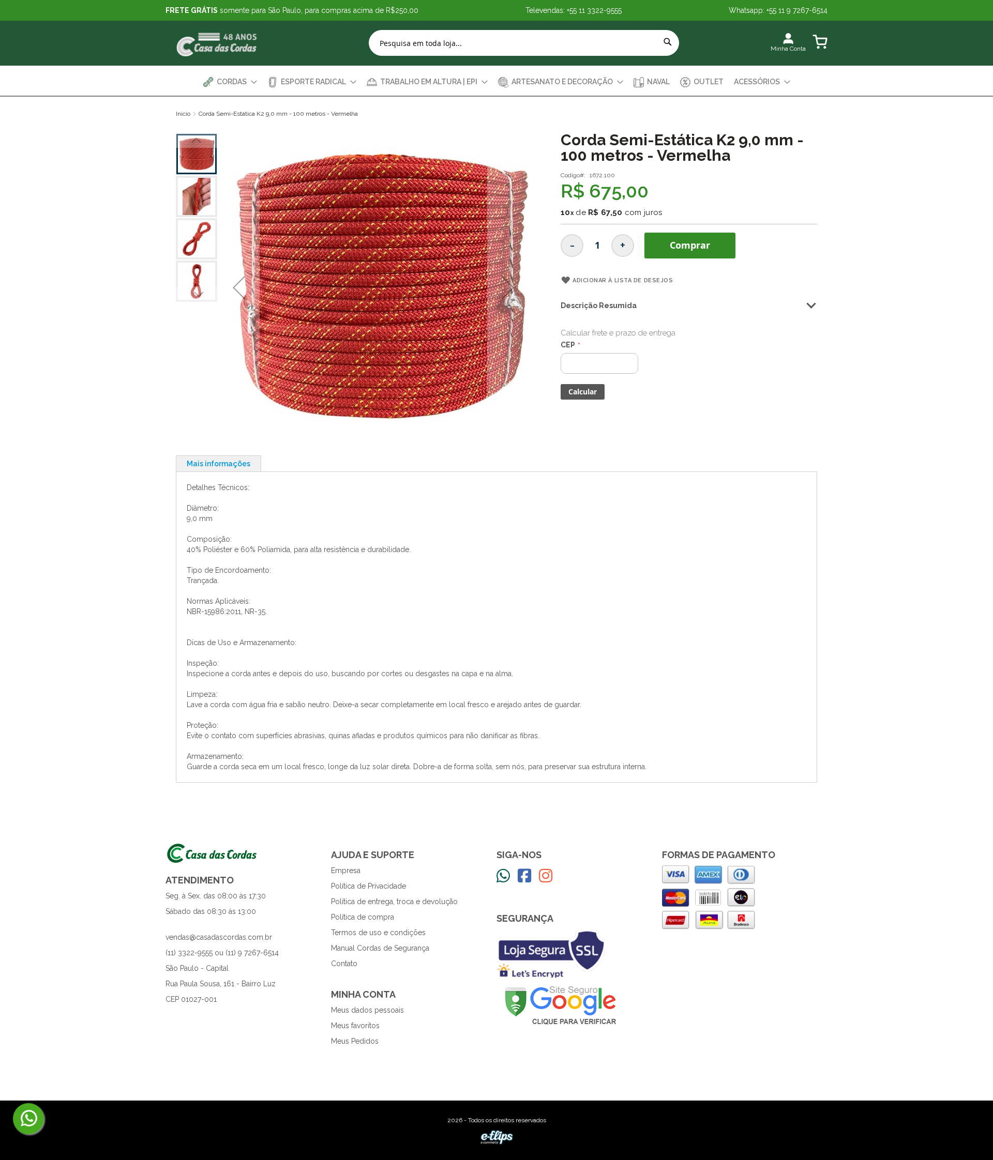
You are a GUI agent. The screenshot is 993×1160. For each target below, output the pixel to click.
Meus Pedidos (355, 1041)
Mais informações (218, 464)
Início (183, 113)
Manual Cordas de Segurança (380, 948)
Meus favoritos (355, 1025)
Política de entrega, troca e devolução (394, 901)
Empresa (345, 870)
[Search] (668, 42)
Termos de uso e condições (378, 932)
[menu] (497, 82)
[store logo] (217, 43)
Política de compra (362, 917)
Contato (344, 963)
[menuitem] (230, 82)
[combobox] (524, 43)
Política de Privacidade (368, 886)
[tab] (218, 463)
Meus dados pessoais (367, 1010)
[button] (239, 287)
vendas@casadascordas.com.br (219, 937)
